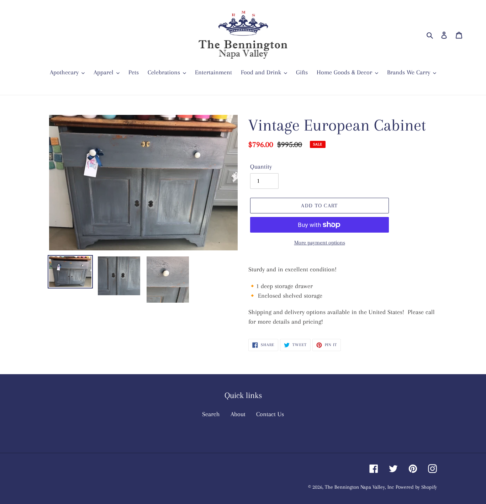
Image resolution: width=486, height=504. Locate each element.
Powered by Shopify (416, 487)
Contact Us (270, 414)
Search (211, 414)
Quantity (261, 166)
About (238, 414)
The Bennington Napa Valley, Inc (359, 487)
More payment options (319, 242)
